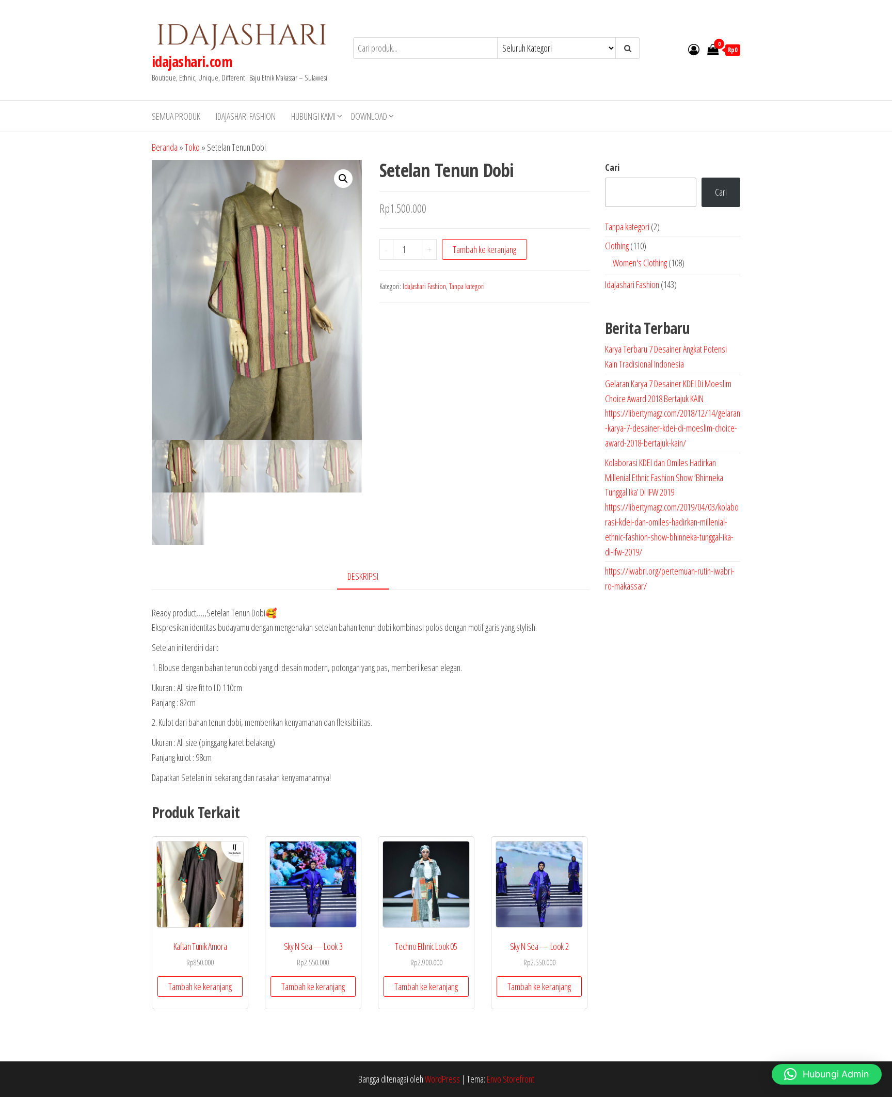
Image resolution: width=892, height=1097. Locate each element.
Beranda (165, 147)
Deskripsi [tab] (362, 576)
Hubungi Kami (313, 116)
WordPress (442, 1079)
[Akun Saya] (693, 49)
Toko (192, 147)
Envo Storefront (510, 1079)
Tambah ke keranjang (484, 249)
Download (369, 116)
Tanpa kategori (467, 286)
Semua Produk (176, 116)
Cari (612, 167)
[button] (343, 178)
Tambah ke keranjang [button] (200, 986)
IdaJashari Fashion (246, 116)
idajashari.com (192, 61)
